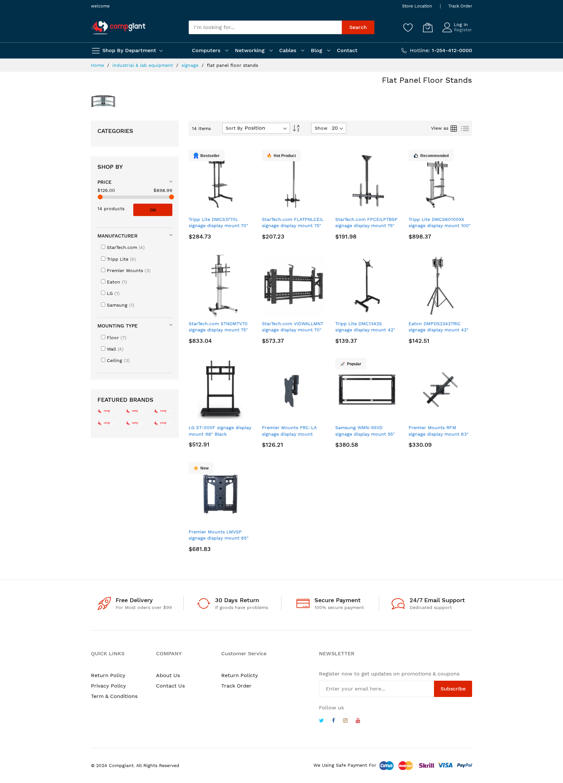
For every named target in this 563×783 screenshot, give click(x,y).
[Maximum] (171, 197)
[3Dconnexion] (163, 411)
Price (104, 182)
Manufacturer (117, 236)
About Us (168, 675)
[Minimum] (100, 197)
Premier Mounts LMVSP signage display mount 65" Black (219, 538)
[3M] (106, 423)
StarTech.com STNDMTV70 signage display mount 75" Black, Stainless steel (218, 330)
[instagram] (345, 721)
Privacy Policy (108, 686)
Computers (206, 50)
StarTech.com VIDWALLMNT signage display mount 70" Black (292, 330)
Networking (250, 50)
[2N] (106, 411)
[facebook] (333, 721)
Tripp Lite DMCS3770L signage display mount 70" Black (218, 226)
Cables (287, 50)
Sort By (234, 128)
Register (463, 29)
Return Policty (239, 675)
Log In (461, 24)
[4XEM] (135, 423)
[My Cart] (428, 27)
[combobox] (265, 27)
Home (98, 65)
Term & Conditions (114, 696)
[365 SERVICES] (135, 411)
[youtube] (358, 721)
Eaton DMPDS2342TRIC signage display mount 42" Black (439, 330)
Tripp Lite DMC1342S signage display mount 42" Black (365, 330)
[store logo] (118, 28)
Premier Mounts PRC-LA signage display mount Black (289, 434)
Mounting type (117, 326)
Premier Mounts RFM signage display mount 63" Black (439, 434)
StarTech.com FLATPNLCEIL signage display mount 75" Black (293, 226)
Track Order (460, 6)
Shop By (110, 166)
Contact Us (170, 686)
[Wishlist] (408, 27)
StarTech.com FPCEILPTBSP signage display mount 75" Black (366, 226)
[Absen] (163, 423)
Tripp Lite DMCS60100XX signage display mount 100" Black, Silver (440, 226)
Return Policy (108, 675)
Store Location (417, 6)
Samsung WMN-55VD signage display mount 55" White (365, 434)
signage (190, 65)
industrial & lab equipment (143, 65)
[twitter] (321, 721)
